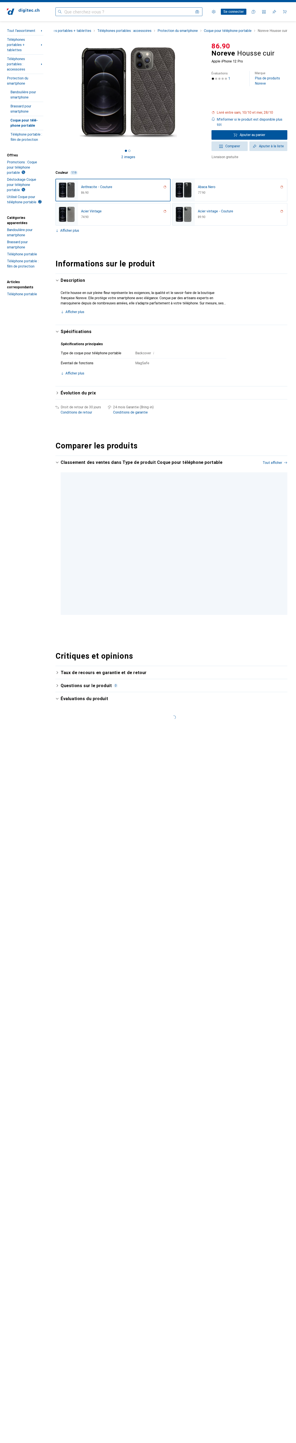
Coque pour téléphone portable (24, 123)
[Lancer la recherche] (59, 11)
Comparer (232, 146)
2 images (128, 157)
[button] (249, 112)
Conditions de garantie (130, 412)
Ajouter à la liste (271, 146)
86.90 (220, 46)
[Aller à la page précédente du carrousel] (63, 531)
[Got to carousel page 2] (129, 151)
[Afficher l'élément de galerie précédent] (54, 92)
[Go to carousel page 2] (169, 598)
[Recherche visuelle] (197, 11)
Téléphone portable (22, 254)
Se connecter (233, 12)
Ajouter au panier (252, 135)
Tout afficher (272, 463)
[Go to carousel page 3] (172, 598)
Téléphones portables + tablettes (16, 45)
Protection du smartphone (17, 80)
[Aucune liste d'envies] (274, 11)
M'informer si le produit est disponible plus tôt (249, 122)
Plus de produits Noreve (267, 78)
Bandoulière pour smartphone (23, 94)
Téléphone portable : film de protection (26, 137)
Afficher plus (69, 230)
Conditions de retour (76, 412)
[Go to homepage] (23, 11)
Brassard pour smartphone (20, 108)
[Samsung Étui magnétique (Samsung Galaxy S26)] (155, 531)
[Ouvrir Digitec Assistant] (253, 11)
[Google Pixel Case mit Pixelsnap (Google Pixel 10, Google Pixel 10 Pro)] (221, 531)
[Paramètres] (213, 11)
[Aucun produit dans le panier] (284, 11)
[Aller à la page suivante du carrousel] (279, 531)
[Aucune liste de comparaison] (263, 11)
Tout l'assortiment (21, 31)
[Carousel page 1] (126, 151)
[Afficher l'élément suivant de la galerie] (202, 92)
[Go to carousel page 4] (176, 598)
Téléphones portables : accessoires (16, 64)
